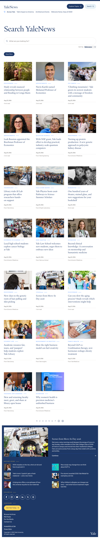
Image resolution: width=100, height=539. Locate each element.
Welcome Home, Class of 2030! (61, 12)
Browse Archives (10, 514)
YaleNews (11, 7)
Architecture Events (42, 12)
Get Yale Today (11, 508)
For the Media (8, 519)
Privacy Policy (8, 529)
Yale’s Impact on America (25, 12)
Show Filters (9, 54)
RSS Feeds (7, 517)
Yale (93, 534)
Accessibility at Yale (10, 526)
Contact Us (8, 522)
